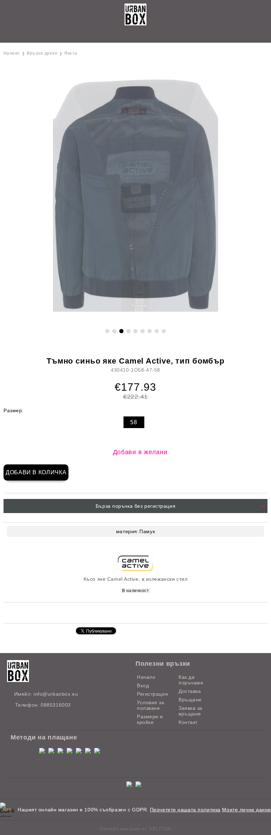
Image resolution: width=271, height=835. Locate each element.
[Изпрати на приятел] (115, 612)
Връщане (190, 699)
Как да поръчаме (191, 679)
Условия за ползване (150, 705)
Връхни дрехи (42, 53)
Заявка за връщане (191, 711)
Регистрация (152, 694)
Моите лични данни (246, 809)
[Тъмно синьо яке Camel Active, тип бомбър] (135, 320)
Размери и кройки (150, 719)
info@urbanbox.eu (56, 694)
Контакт (188, 722)
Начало (12, 53)
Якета (70, 53)
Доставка (190, 691)
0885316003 (56, 705)
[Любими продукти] (128, 35)
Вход (143, 685)
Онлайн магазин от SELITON (135, 828)
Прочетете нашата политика (185, 809)
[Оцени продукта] (143, 612)
